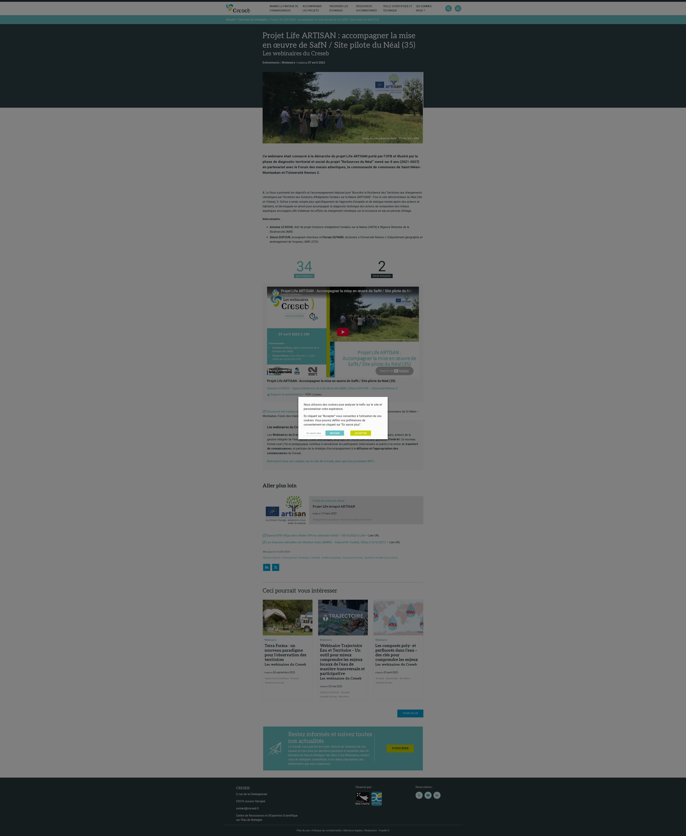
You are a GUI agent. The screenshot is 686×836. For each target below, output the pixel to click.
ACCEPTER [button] (361, 433)
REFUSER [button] (335, 433)
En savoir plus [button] (314, 433)
